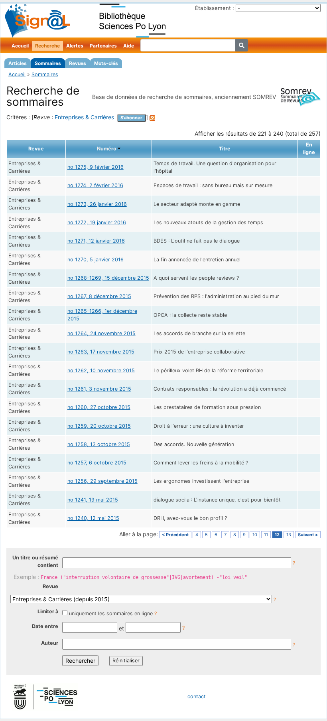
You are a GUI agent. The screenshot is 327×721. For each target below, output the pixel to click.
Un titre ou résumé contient (35, 561)
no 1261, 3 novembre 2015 (99, 389)
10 (254, 534)
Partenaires (103, 46)
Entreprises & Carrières (84, 117)
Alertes (74, 46)
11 (266, 534)
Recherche (47, 46)
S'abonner (131, 117)
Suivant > (308, 534)
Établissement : (214, 8)
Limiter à (47, 611)
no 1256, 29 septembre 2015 (102, 481)
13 (288, 534)
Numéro (106, 149)
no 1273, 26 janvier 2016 (97, 204)
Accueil (20, 46)
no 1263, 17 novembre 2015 (100, 352)
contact (196, 696)
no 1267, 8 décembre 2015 (99, 296)
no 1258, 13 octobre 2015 (98, 444)
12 (277, 534)
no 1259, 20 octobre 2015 (99, 426)
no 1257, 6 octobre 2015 (96, 463)
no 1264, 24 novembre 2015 (101, 333)
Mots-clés (106, 63)
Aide (128, 46)
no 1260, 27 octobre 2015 (98, 407)
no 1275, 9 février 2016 (95, 167)
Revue (50, 586)
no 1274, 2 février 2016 (95, 185)
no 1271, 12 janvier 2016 (96, 241)
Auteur (49, 643)
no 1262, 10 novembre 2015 (101, 370)
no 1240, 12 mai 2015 (93, 518)
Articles (17, 63)
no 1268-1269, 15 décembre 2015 (108, 278)
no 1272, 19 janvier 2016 (96, 222)
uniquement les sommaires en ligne (111, 613)
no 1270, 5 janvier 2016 (95, 260)
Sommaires (48, 63)
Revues (77, 63)
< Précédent (175, 534)
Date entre (45, 626)
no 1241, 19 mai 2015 (92, 500)
